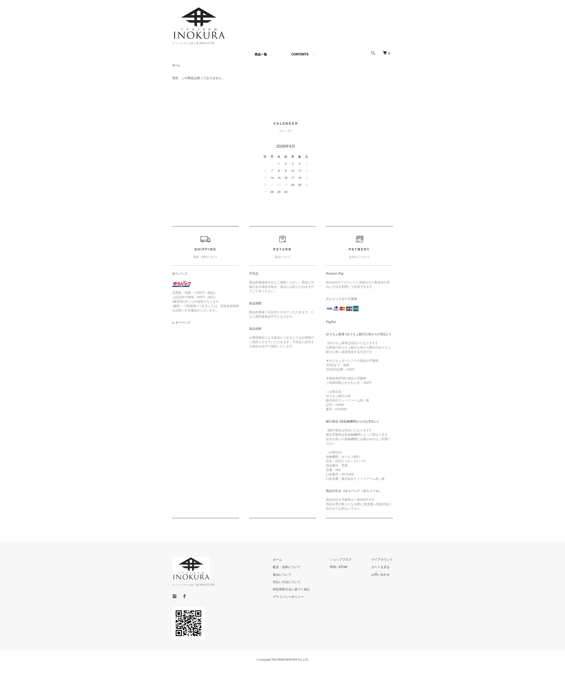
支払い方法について (287, 582)
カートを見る (380, 567)
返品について (282, 574)
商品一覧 (261, 54)
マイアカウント (382, 559)
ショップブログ (340, 559)
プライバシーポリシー (288, 596)
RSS (333, 567)
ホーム (176, 65)
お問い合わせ (380, 574)
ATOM (343, 567)
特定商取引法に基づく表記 (291, 589)
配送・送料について (287, 567)
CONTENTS (299, 54)
